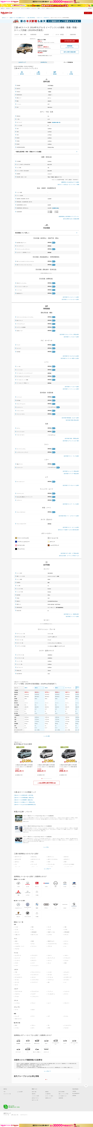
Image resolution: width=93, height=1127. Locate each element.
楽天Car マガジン (35, 1098)
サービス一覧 (6, 1114)
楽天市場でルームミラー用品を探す (71, 471)
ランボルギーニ (51, 994)
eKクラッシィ (51, 856)
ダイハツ (17, 932)
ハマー (16, 965)
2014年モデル (46, 17)
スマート (66, 941)
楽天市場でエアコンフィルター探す (71, 440)
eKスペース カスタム (52, 859)
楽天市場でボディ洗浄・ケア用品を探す (70, 553)
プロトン (33, 1025)
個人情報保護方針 (75, 1093)
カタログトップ (22, 62)
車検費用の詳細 (55, 208)
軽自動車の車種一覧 (56, 122)
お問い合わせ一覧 (14, 1114)
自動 (73, 34)
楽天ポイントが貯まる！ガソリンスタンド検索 (68, 184)
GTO (49, 861)
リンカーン (17, 960)
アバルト (17, 996)
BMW (32, 941)
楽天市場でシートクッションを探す (71, 389)
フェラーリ (66, 991)
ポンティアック (51, 958)
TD (48, 1025)
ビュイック (17, 958)
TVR (16, 972)
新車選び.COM (19, 775)
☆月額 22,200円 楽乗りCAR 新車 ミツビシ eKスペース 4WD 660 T (24, 765)
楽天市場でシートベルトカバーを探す (70, 299)
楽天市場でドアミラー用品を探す (71, 473)
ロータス (50, 974)
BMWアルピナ (51, 941)
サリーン (50, 960)
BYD (16, 1025)
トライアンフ (34, 982)
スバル (49, 929)
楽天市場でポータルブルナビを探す (71, 356)
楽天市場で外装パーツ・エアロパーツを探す (69, 515)
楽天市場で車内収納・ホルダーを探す (70, 417)
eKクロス (66, 856)
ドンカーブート (67, 1025)
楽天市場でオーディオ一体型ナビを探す (70, 358)
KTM (49, 1027)
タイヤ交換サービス (62, 1095)
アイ (16, 864)
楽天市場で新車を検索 (70, 40)
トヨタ (16, 927)
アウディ (17, 943)
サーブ (16, 1009)
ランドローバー (35, 974)
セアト (32, 1027)
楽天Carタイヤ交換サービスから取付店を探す (68, 529)
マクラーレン (51, 979)
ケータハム (50, 977)
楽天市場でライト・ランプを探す (71, 456)
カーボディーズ (67, 977)
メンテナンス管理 (35, 1095)
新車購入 (47, 1091)
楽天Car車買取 (61, 1091)
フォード (33, 958)
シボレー (66, 955)
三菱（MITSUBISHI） (31, 17)
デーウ (32, 1016)
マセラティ (17, 994)
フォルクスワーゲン (52, 943)
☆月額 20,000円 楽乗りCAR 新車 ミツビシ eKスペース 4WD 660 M (68, 765)
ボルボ (32, 1009)
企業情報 (74, 1091)
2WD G (36, 687)
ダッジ (49, 963)
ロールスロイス (18, 977)
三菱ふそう (17, 934)
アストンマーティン (36, 972)
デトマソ (66, 994)
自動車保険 (61, 1098)
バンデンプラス (35, 979)
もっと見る (46, 736)
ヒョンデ (17, 1016)
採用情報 (74, 1095)
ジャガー (50, 972)
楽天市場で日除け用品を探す (72, 420)
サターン (50, 955)
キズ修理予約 (47, 1093)
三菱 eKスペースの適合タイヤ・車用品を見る (24, 802)
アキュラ (66, 934)
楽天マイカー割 (35, 1100)
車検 (46, 34)
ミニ (65, 946)
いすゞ (32, 929)
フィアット (50, 991)
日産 (32, 927)
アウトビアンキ (35, 991)
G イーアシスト (68, 687)
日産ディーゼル (51, 932)
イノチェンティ (35, 996)
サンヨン (66, 1016)
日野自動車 (66, 932)
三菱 (65, 927)
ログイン (89, 13)
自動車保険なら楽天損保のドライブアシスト (69, 216)
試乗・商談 (34, 1091)
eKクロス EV (18, 859)
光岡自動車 (33, 932)
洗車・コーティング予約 (63, 1093)
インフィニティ (35, 965)
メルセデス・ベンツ (19, 946)
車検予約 (33, 1093)
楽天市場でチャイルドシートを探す (71, 297)
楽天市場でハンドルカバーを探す (71, 336)
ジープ (32, 963)
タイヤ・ (60, 34)
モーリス (17, 982)
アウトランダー (51, 864)
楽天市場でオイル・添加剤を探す (71, 614)
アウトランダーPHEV (69, 864)
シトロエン (17, 1003)
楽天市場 (89, 8)
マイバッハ (33, 946)
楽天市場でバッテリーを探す (72, 616)
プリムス (66, 960)
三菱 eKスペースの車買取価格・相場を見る (24, 797)
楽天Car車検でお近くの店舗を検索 (71, 218)
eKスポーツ (67, 859)
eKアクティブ (18, 856)
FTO (32, 861)
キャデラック (18, 955)
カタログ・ (20, 34)
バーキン (17, 1027)
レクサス (50, 934)
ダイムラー (66, 972)
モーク (16, 984)
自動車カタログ (48, 1098)
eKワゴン (17, 861)
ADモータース (18, 1018)
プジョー (33, 1003)
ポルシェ (66, 943)
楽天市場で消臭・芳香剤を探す (72, 438)
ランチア (33, 994)
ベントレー (17, 974)
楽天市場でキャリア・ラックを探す (71, 504)
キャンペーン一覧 (7, 1093)
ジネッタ (33, 977)
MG (48, 982)
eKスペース (39, 17)
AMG (16, 941)
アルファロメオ (18, 991)
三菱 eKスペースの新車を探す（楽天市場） (24, 795)
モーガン (17, 979)
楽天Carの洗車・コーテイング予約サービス (69, 555)
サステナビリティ (23, 1114)
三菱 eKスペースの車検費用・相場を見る (23, 799)
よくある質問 (19, 1091)
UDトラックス (34, 934)
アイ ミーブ (34, 864)
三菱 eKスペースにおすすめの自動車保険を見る (25, 804)
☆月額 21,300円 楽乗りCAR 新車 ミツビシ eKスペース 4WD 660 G (46, 765)
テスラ (16, 963)
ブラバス (50, 946)
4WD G (56, 687)
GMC (65, 963)
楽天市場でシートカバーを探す (72, 386)
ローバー (66, 974)
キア (49, 1016)
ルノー (49, 1003)
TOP (4, 1091)
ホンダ (49, 927)
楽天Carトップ (5, 17)
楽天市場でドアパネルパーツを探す (71, 485)
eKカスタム (34, 856)
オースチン (66, 979)
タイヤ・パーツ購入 (49, 1095)
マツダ (16, 929)
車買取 (33, 34)
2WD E (26, 687)
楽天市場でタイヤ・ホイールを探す (71, 527)
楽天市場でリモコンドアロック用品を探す (69, 334)
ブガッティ (66, 1003)
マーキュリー (67, 958)
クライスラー (34, 955)
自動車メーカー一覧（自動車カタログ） (17, 17)
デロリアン (33, 960)
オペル (32, 943)
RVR (65, 861)
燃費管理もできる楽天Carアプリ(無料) (70, 182)
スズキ (65, 929)
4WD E (46, 687)
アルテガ (17, 948)
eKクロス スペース (35, 859)
